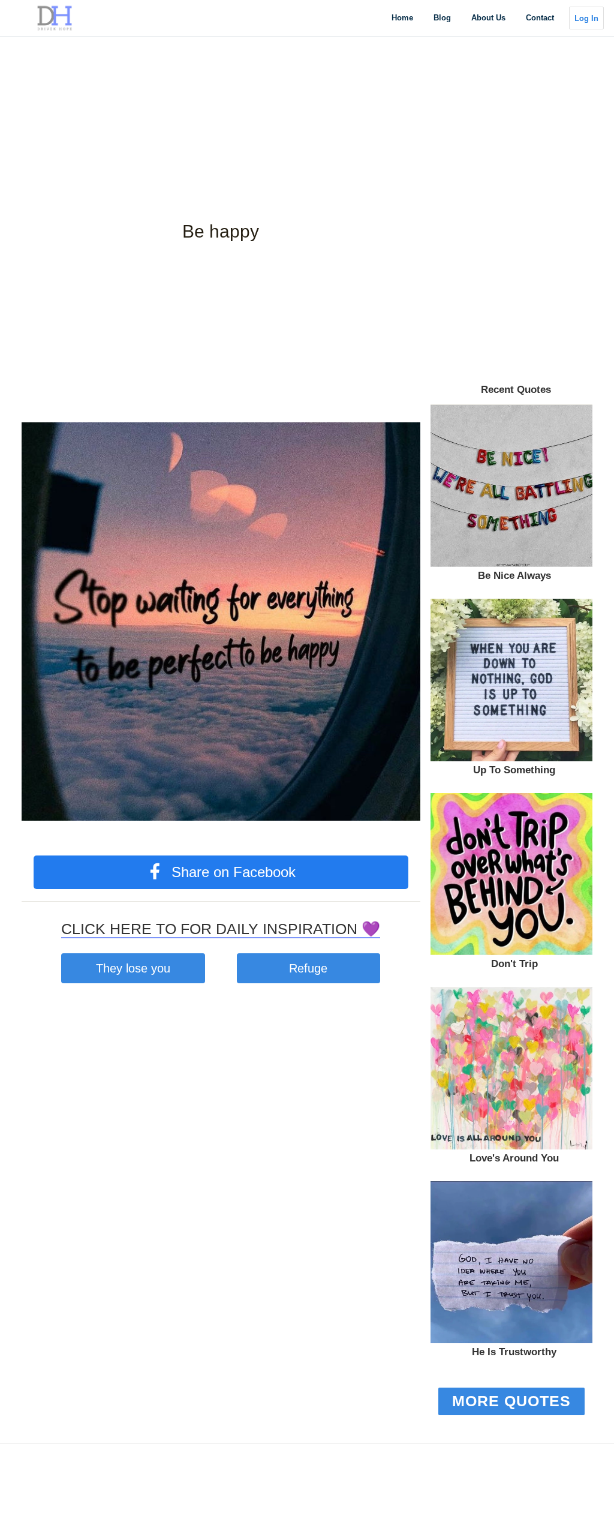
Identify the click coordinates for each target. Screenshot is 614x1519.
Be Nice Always (514, 575)
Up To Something (514, 770)
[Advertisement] (307, 84)
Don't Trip (514, 963)
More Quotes (511, 1400)
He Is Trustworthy (514, 1352)
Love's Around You (514, 1158)
